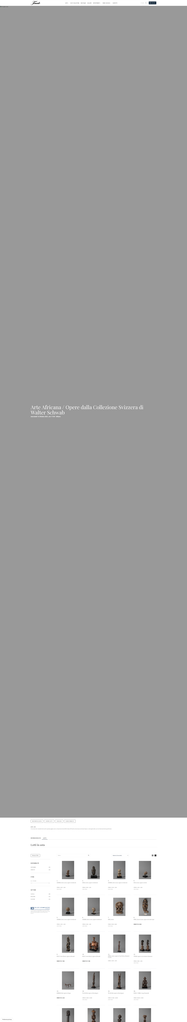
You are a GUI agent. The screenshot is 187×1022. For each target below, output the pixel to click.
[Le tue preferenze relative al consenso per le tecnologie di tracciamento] (7, 1019)
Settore (33, 890)
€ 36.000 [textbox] (34, 881)
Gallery (89, 3)
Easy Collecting (74, 3)
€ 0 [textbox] (31, 881)
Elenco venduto (70, 821)
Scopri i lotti (49, 821)
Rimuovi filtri (35, 855)
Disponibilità (35, 863)
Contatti (115, 3)
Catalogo (59, 821)
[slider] (31, 883)
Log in (153, 2)
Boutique (83, 3)
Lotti (44, 838)
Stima (32, 877)
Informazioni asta (36, 838)
